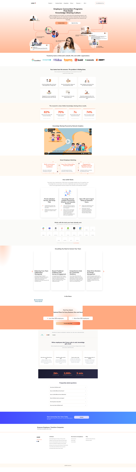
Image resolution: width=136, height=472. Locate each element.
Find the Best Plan (68, 323)
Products (50, 3)
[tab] (55, 318)
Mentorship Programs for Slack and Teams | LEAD (57, 438)
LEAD (33, 3)
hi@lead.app (39, 439)
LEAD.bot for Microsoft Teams (90, 438)
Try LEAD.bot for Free (100, 3)
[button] (68, 141)
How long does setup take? (55, 401)
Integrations (66, 3)
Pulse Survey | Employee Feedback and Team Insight (57, 443)
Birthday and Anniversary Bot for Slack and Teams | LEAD (58, 445)
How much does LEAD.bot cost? (56, 405)
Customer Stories (58, 3)
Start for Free (75, 23)
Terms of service (73, 438)
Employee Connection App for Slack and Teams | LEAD (58, 440)
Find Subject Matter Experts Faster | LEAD (56, 448)
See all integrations (76, 242)
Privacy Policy (73, 440)
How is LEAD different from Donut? (57, 390)
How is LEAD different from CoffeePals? (58, 394)
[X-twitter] (38, 441)
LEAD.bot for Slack (89, 440)
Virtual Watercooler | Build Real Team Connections (57, 446)
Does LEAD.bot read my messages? (57, 398)
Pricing (71, 3)
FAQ (85, 3)
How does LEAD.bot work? (55, 387)
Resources (78, 3)
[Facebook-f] (37, 441)
